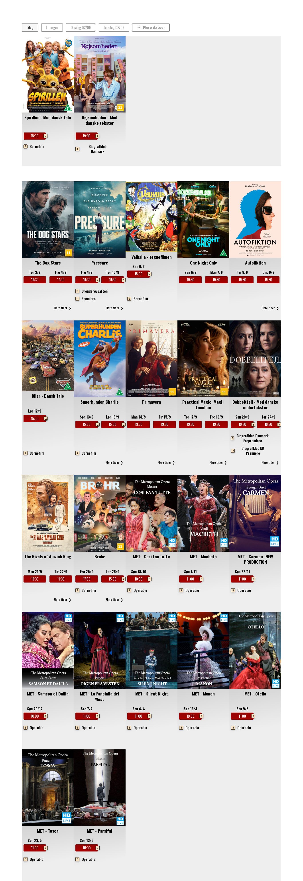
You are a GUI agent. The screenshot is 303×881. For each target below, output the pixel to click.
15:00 (38, 135)
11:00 (194, 579)
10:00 (142, 579)
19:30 (90, 135)
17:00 (61, 279)
